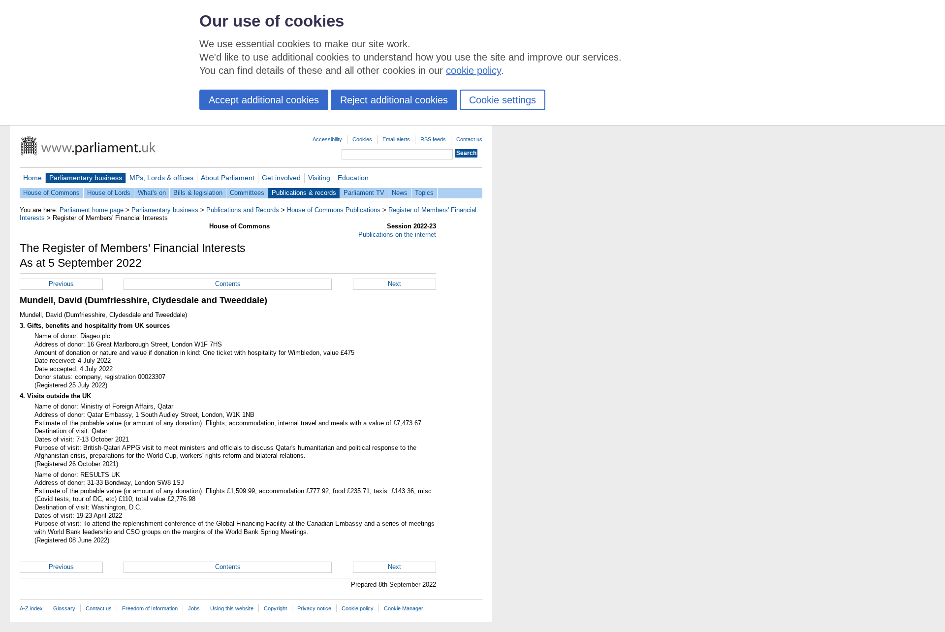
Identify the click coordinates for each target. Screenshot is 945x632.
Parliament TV (364, 192)
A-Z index (31, 608)
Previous (61, 283)
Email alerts (396, 139)
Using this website (231, 608)
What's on (152, 192)
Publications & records (304, 192)
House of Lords (108, 192)
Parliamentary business (85, 178)
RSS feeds (433, 139)
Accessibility (327, 139)
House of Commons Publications (333, 210)
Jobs (194, 608)
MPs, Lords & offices (161, 178)
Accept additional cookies (264, 100)
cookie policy (473, 70)
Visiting (319, 178)
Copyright (275, 608)
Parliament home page (92, 210)
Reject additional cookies (394, 100)
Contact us (469, 139)
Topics (424, 192)
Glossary (64, 608)
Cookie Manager (403, 608)
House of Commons (51, 192)
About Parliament (227, 178)
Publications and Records (242, 210)
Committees (247, 192)
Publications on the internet (397, 234)
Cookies (362, 139)
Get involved (281, 178)
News (400, 192)
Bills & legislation (197, 192)
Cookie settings (502, 100)
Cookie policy (358, 608)
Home (32, 178)
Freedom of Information (150, 608)
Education (353, 178)
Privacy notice (314, 608)
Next (394, 283)
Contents (228, 283)
